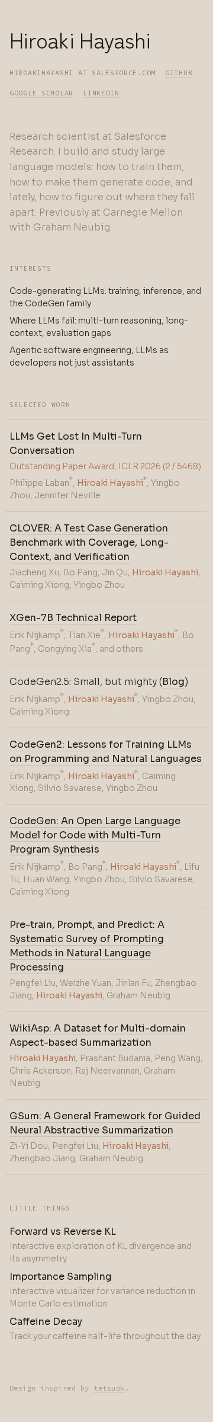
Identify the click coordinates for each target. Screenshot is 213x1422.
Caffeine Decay (45, 1321)
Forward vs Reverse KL (62, 1231)
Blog (173, 681)
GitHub (178, 72)
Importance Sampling (60, 1276)
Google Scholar (41, 92)
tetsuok (108, 1387)
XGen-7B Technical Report (73, 617)
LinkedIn (101, 92)
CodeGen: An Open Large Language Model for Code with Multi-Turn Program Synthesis (94, 835)
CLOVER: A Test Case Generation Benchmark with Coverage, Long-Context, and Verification (89, 542)
